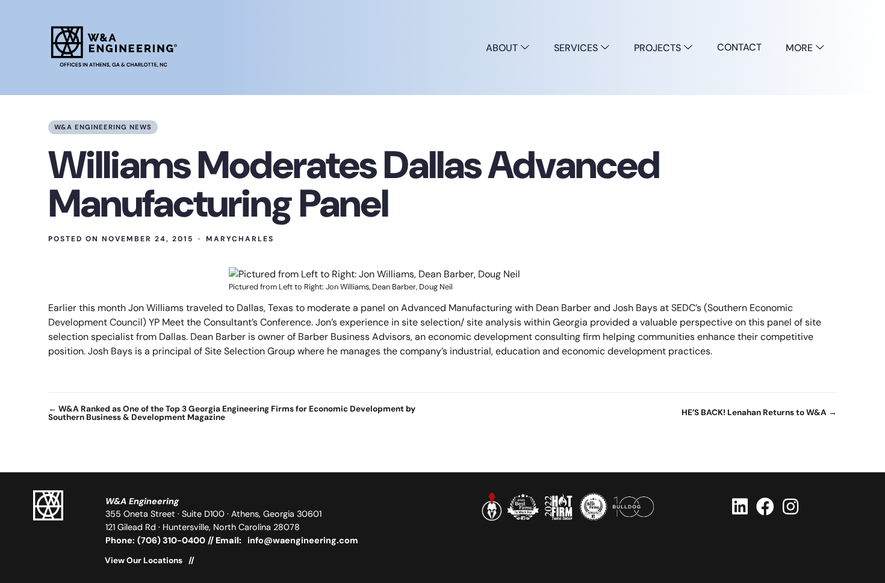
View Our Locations (143, 561)
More (800, 48)
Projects (658, 48)
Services (577, 48)
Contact (739, 47)
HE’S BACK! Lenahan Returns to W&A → (759, 413)
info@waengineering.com (302, 540)
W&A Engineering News (103, 127)
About (503, 48)
